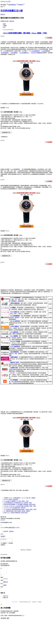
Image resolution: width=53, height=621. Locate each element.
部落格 (5, 25)
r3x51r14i (3, 519)
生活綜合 (11, 531)
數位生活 (12, 21)
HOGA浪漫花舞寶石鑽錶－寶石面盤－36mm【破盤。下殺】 (25, 33)
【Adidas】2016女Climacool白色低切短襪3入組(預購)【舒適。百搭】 (19, 506)
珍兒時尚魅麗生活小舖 (12, 10)
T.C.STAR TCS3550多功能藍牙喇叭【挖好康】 (14, 507)
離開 (8, 618)
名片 (4, 27)
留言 (13, 527)
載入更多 (3, 536)
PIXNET (16, 601)
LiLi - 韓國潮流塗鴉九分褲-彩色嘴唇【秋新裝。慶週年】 (17, 511)
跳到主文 (3, 14)
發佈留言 (3, 544)
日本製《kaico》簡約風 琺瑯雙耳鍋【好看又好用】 (15, 512)
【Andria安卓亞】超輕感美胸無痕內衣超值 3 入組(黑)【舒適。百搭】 (20, 509)
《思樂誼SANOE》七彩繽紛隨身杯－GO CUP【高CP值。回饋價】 (19, 498)
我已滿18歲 (3, 618)
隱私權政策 (34, 601)
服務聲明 (39, 601)
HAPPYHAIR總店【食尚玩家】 (11, 499)
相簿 (4, 24)
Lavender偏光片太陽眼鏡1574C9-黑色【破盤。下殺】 (16, 501)
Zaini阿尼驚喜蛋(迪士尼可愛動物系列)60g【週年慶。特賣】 (17, 502)
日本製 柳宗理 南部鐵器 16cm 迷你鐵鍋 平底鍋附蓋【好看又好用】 (19, 504)
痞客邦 (10, 527)
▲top (2, 533)
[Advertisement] (26, 155)
